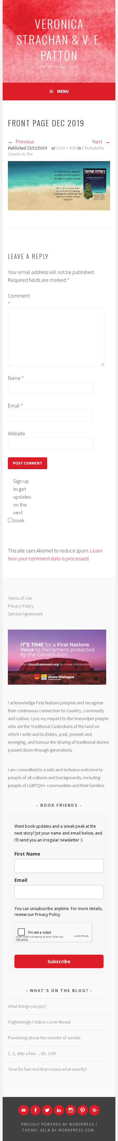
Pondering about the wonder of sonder (44, 1038)
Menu (63, 91)
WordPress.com (76, 1130)
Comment (18, 299)
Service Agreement (25, 614)
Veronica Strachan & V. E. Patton (59, 39)
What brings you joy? (27, 1006)
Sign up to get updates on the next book (22, 501)
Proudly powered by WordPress (57, 1124)
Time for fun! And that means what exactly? (47, 1069)
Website (16, 433)
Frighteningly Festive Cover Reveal (39, 1022)
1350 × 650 (66, 148)
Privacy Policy (21, 606)
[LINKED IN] (59, 1110)
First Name (27, 854)
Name (16, 378)
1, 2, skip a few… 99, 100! (32, 1053)
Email (15, 405)
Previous (24, 141)
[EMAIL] (23, 1110)
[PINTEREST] (82, 1110)
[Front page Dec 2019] (59, 208)
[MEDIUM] (94, 1110)
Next (97, 141)
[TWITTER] (47, 1110)
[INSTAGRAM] (71, 1110)
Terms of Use (20, 598)
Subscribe (59, 961)
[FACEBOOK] (35, 1110)
